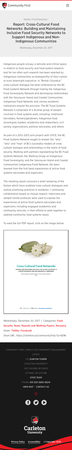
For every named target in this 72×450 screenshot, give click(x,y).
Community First (19, 5)
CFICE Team (36, 377)
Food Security (39, 19)
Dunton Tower (38, 359)
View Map (28, 386)
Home (27, 19)
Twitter (15, 330)
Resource (61, 325)
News (17, 325)
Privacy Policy (18, 441)
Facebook (26, 330)
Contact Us (42, 386)
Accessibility (34, 441)
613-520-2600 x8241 (40, 382)
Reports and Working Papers (38, 325)
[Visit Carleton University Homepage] (34, 425)
